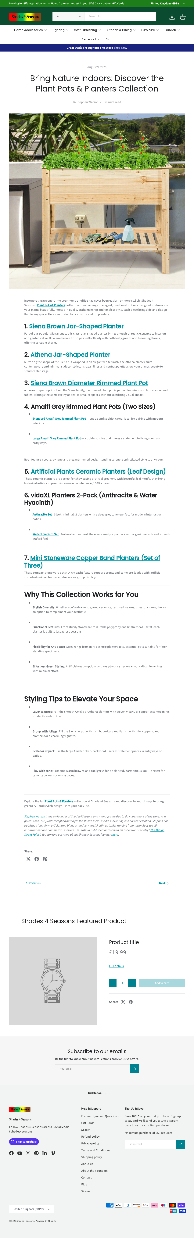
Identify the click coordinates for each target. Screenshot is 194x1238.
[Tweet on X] (28, 859)
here (115, 835)
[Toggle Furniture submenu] (157, 30)
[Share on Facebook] (37, 859)
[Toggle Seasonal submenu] (98, 39)
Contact (86, 1177)
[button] (182, 17)
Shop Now (121, 48)
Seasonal (89, 39)
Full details (116, 966)
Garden (170, 30)
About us (87, 1164)
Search (86, 1130)
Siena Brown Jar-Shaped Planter (76, 326)
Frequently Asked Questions (100, 1116)
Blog (109, 39)
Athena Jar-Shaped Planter (70, 354)
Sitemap (86, 1191)
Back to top (95, 1093)
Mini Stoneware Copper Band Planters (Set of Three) (92, 561)
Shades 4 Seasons (25, 1221)
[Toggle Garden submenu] (178, 30)
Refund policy (90, 1137)
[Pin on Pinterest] (45, 859)
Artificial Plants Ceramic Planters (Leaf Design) (98, 471)
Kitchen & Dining (119, 30)
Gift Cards (118, 3)
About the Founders (94, 1171)
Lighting (58, 30)
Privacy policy (90, 1143)
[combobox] (104, 16)
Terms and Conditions (95, 1150)
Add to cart (162, 983)
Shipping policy (91, 1157)
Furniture (148, 30)
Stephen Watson (34, 816)
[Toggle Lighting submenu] (67, 30)
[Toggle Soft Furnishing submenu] (99, 30)
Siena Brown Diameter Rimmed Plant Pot (89, 383)
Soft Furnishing (85, 30)
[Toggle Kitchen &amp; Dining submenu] (134, 30)
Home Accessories (28, 30)
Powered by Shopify (45, 1221)
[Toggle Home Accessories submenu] (45, 30)
